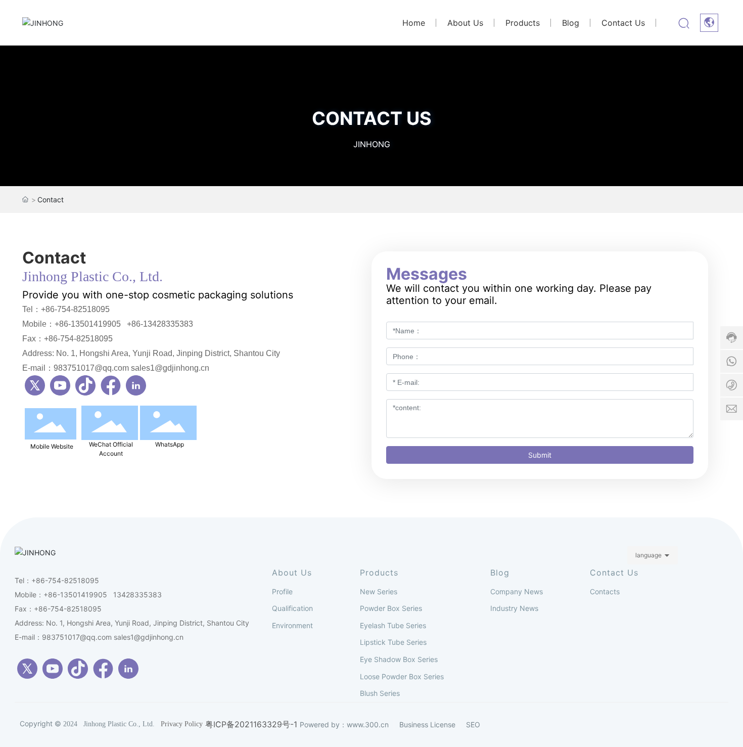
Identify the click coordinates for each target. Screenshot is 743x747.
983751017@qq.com (77, 637)
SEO (473, 724)
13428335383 (137, 594)
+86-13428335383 (160, 324)
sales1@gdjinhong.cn (148, 637)
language (648, 555)
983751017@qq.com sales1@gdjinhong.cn (131, 368)
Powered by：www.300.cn (344, 724)
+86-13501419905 (88, 324)
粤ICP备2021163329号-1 (251, 724)
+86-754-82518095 (75, 309)
